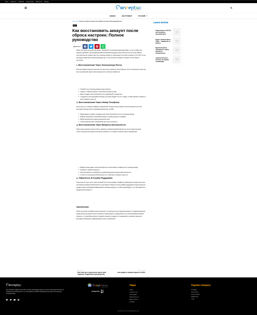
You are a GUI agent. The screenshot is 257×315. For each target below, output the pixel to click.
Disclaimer (21, 1)
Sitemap (46, 1)
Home (6, 1)
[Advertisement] (112, 80)
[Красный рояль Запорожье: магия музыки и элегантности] (177, 50)
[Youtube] (14, 300)
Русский (141, 16)
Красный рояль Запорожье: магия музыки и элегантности (162, 50)
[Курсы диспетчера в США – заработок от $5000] (177, 41)
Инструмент (127, 16)
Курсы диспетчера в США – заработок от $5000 (163, 41)
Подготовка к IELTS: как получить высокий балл (163, 32)
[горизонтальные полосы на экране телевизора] (177, 59)
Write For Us (39, 1)
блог (77, 21)
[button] (231, 7)
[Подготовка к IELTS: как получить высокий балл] (177, 32)
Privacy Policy (30, 1)
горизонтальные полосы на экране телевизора (162, 59)
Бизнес (113, 16)
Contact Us (13, 1)
